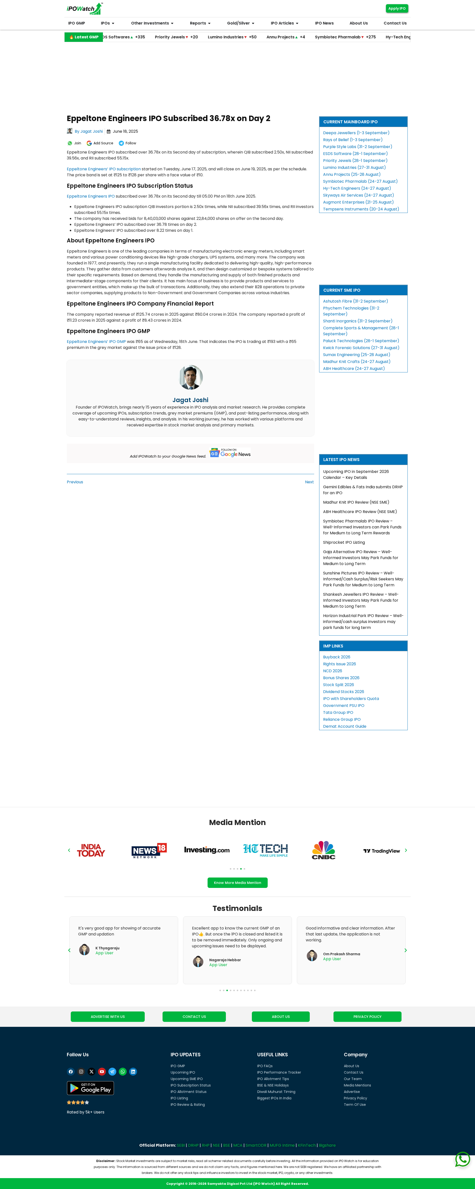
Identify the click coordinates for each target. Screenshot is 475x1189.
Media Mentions (357, 1085)
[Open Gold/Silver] (253, 23)
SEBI (181, 1145)
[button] (69, 850)
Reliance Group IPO (342, 719)
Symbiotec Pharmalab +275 (308, 37)
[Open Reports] (209, 23)
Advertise (352, 1091)
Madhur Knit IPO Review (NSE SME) (356, 502)
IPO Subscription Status (191, 1085)
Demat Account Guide (344, 726)
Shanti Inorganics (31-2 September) (358, 321)
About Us (351, 1065)
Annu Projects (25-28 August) (352, 174)
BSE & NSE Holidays (273, 1085)
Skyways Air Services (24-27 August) (358, 195)
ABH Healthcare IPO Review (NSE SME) (360, 512)
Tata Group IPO (338, 712)
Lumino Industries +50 (194, 37)
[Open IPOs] (113, 23)
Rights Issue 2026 (339, 664)
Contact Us (353, 1072)
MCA (237, 1145)
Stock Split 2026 (338, 685)
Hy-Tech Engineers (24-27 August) (357, 188)
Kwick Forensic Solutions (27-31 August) (361, 348)
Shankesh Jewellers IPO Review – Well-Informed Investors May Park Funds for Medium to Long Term (361, 600)
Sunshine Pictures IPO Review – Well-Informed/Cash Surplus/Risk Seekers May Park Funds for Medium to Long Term (363, 579)
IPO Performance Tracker (279, 1072)
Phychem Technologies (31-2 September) (351, 311)
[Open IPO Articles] (297, 23)
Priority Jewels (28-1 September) (355, 160)
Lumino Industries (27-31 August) (354, 167)
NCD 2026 (332, 671)
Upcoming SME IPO (187, 1078)
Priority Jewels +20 (139, 37)
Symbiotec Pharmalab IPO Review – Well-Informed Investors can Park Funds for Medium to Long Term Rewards (362, 527)
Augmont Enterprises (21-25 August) (358, 202)
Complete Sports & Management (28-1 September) (361, 331)
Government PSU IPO (343, 705)
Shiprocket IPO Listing (344, 542)
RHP (206, 1145)
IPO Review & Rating (188, 1104)
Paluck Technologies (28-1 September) (361, 341)
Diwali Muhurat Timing (276, 1091)
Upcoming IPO (183, 1072)
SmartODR (256, 1145)
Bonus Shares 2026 (341, 678)
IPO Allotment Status (189, 1091)
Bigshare (327, 1145)
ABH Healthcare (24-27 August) (354, 368)
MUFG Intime (282, 1145)
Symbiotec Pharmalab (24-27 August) (360, 181)
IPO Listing (179, 1098)
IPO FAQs (265, 1065)
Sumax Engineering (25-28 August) (356, 355)
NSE (216, 1145)
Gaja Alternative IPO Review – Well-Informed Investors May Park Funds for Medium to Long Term (360, 558)
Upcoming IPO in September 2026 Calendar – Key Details (356, 474)
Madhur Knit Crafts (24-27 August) (357, 361)
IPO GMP (178, 1065)
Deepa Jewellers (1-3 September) (356, 133)
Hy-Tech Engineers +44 (374, 37)
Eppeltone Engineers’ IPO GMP (96, 341)
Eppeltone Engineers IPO (91, 196)
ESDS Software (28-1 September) (355, 153)
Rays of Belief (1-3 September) (353, 140)
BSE (226, 1145)
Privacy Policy (355, 1098)
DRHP (193, 1145)
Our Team (353, 1078)
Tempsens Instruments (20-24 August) (361, 209)
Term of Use (355, 1104)
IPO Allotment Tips (273, 1078)
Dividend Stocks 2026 (343, 692)
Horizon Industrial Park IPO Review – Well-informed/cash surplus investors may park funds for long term (363, 621)
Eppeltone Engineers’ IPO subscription (104, 169)
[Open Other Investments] (172, 23)
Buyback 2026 (336, 657)
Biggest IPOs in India (274, 1098)
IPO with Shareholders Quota (351, 698)
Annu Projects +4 (248, 37)
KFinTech (307, 1145)
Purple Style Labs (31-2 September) (357, 147)
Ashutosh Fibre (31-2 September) (355, 301)
